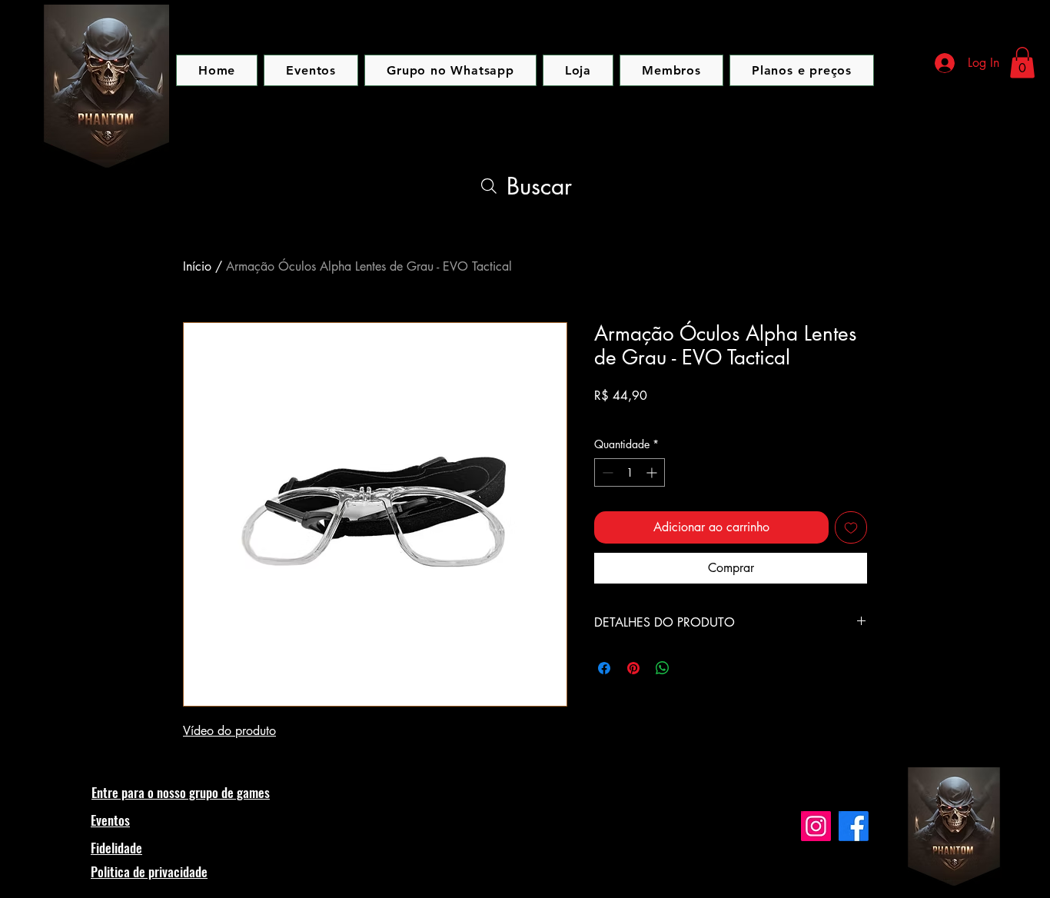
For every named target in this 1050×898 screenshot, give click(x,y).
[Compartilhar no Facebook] (604, 668)
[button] (1022, 62)
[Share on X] (692, 668)
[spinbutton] (629, 472)
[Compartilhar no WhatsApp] (662, 668)
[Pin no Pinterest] (633, 668)
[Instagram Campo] (816, 826)
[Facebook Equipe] (854, 826)
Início (197, 266)
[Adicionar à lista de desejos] (851, 527)
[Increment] (653, 472)
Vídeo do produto (229, 731)
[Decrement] (606, 472)
